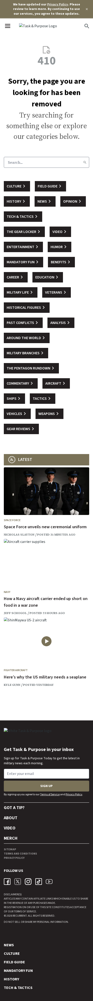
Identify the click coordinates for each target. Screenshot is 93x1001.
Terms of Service (50, 794)
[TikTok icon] (38, 881)
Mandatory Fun (18, 970)
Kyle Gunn (12, 685)
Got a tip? (14, 808)
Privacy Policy (57, 4)
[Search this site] (86, 26)
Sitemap (10, 849)
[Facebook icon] (7, 881)
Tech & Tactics (18, 987)
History (11, 979)
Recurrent (19, 916)
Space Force (12, 520)
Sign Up (46, 786)
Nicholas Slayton (19, 535)
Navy (7, 592)
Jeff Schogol (15, 613)
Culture (12, 953)
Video (10, 828)
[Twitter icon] (17, 881)
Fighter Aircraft (16, 670)
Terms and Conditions (20, 854)
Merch (10, 838)
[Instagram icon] (28, 881)
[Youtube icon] (49, 881)
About (10, 818)
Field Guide (14, 962)
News (9, 945)
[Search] (84, 162)
